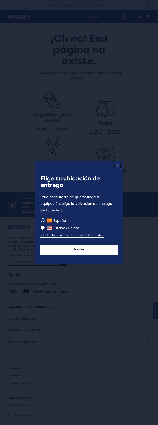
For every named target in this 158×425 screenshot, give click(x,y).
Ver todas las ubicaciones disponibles (72, 235)
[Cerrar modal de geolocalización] (117, 166)
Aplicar (79, 249)
